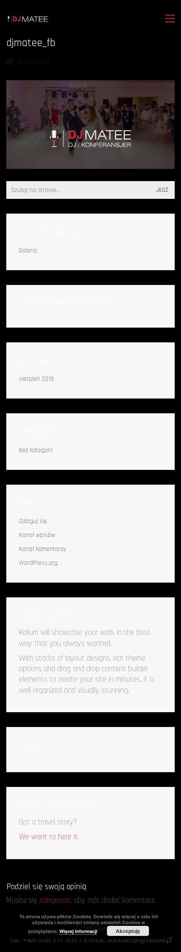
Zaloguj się (33, 521)
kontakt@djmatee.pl (140, 939)
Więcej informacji (78, 931)
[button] (168, 18)
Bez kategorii (36, 450)
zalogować (55, 900)
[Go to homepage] (27, 18)
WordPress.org (38, 563)
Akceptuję (128, 931)
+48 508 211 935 (50, 939)
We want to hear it (48, 837)
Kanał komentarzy (42, 549)
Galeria (28, 251)
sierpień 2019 (36, 379)
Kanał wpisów (37, 535)
